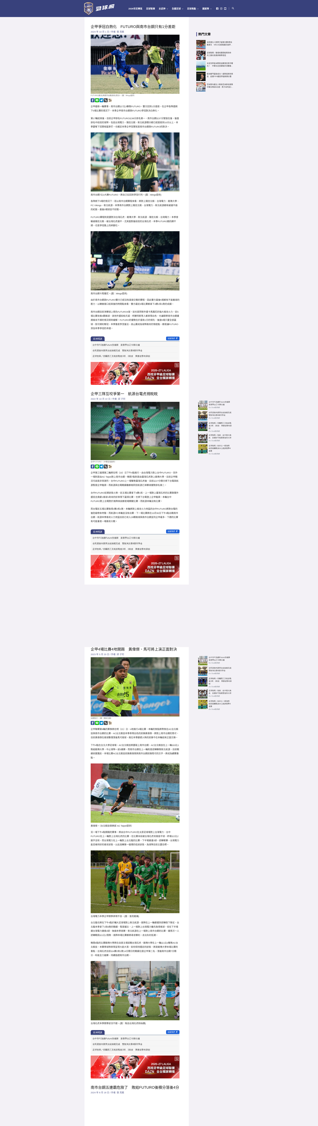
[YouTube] (225, 8)
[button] (166, 8)
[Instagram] (221, 8)
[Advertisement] (215, 136)
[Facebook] (217, 8)
